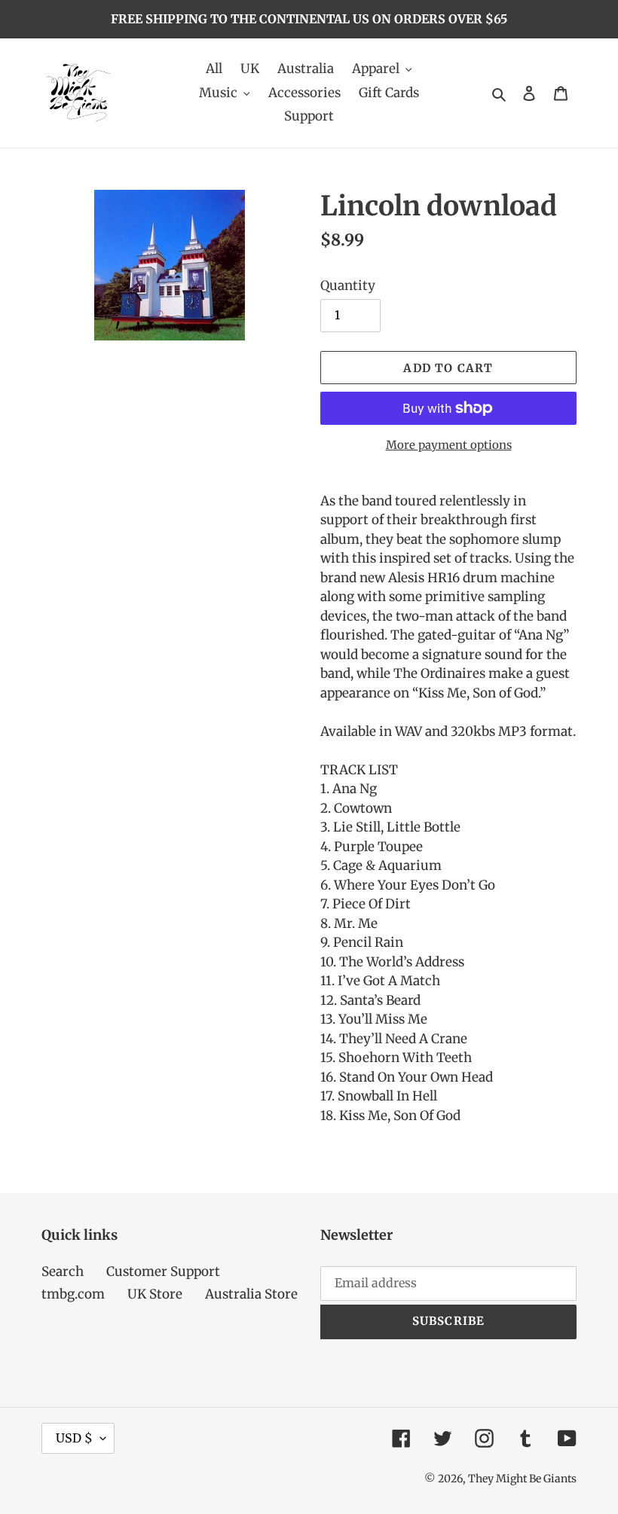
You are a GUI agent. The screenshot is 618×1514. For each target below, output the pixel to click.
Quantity (347, 285)
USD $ (74, 1437)
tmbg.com (73, 1294)
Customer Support (163, 1271)
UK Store (154, 1294)
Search (62, 1271)
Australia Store (251, 1294)
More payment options (449, 445)
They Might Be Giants (522, 1478)
